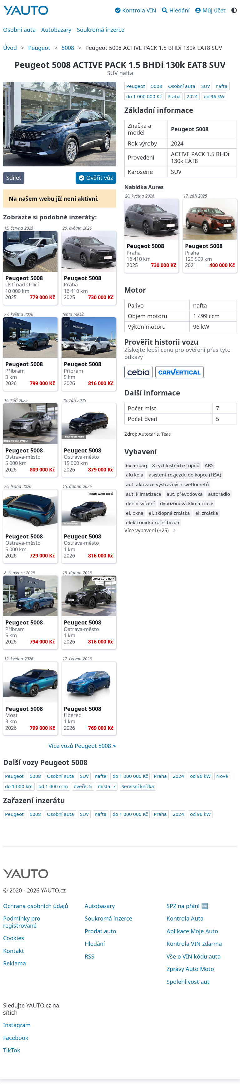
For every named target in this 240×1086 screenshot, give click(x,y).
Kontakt (13, 950)
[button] (96, 178)
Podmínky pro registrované (21, 922)
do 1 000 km (18, 786)
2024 (192, 96)
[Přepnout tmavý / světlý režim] (234, 9)
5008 (68, 47)
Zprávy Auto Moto (190, 969)
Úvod (10, 47)
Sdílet (13, 177)
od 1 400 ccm (53, 786)
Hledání (95, 943)
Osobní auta (19, 29)
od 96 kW (214, 96)
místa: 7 (107, 786)
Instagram (17, 1025)
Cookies (13, 938)
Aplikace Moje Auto (192, 931)
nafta (222, 86)
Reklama (14, 963)
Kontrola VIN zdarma (194, 943)
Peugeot (39, 47)
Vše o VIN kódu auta (194, 956)
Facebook (15, 1037)
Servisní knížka (138, 786)
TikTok (11, 1050)
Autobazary (56, 29)
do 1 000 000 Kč (144, 96)
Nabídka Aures (144, 187)
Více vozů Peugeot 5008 (80, 745)
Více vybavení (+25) (146, 530)
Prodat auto (100, 931)
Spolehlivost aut (188, 981)
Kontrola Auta (185, 918)
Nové (222, 776)
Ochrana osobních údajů (35, 906)
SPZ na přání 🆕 (187, 906)
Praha (174, 96)
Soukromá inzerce (100, 29)
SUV (205, 86)
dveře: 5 (83, 786)
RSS (89, 956)
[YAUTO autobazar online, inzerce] (25, 10)
